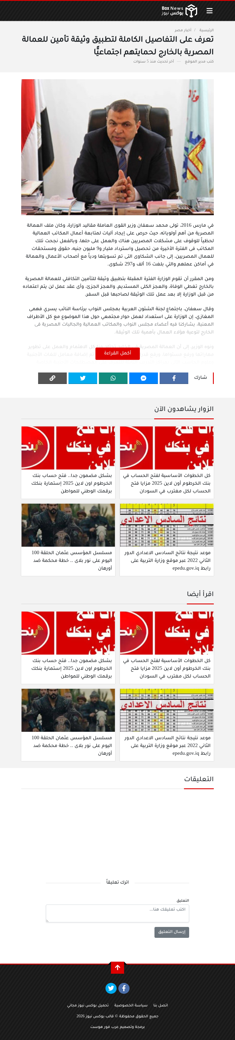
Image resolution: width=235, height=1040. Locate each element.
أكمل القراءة (117, 353)
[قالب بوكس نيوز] (179, 11)
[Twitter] (82, 378)
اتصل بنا (160, 1006)
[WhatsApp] (113, 378)
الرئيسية (206, 31)
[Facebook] (174, 378)
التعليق (183, 901)
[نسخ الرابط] (52, 378)
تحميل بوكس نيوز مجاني (88, 1006)
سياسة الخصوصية (131, 1006)
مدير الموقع (195, 62)
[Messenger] (143, 378)
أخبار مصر (183, 31)
